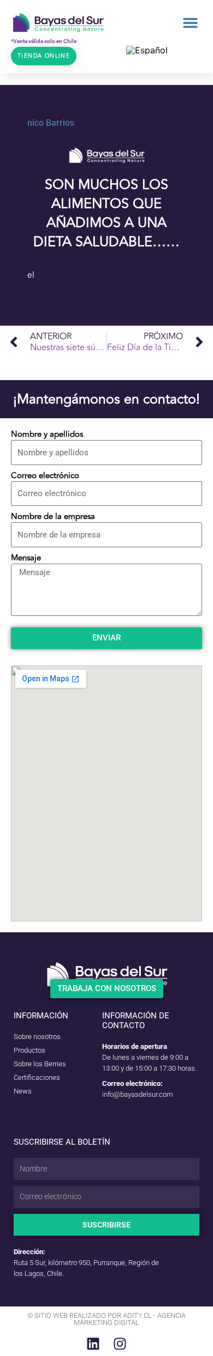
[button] (191, 23)
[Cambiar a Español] (147, 50)
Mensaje (26, 558)
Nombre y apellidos (47, 434)
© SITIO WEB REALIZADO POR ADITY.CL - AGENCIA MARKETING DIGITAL (106, 1319)
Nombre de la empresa (53, 516)
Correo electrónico (45, 476)
